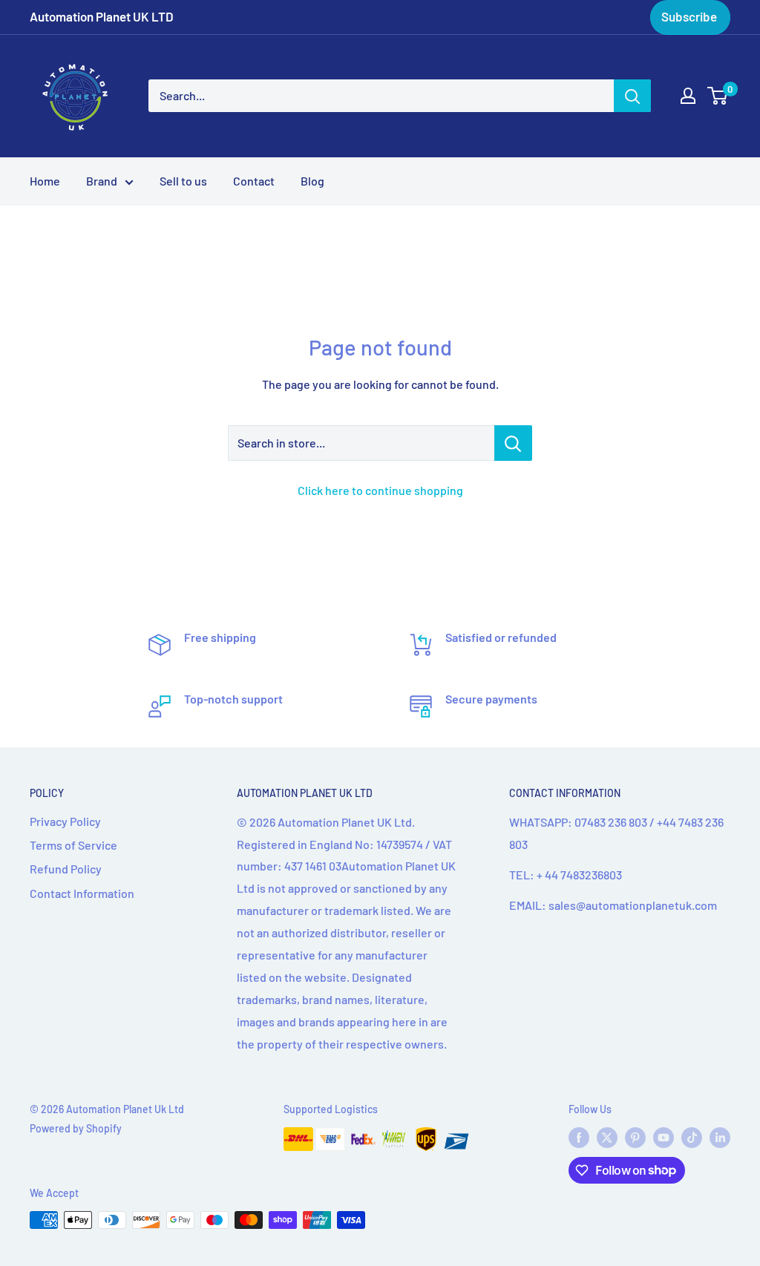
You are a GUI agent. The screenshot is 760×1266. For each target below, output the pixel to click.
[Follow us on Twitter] (607, 1137)
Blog (312, 181)
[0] (718, 96)
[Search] (632, 95)
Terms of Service (73, 845)
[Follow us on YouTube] (663, 1137)
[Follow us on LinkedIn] (720, 1137)
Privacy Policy (65, 821)
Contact (254, 181)
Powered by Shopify (76, 1128)
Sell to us (183, 181)
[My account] (688, 96)
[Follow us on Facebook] (579, 1137)
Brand (101, 181)
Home (45, 181)
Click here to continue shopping (380, 490)
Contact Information (82, 893)
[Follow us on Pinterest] (635, 1137)
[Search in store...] (513, 443)
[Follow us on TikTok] (691, 1137)
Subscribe (689, 16)
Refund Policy (66, 869)
